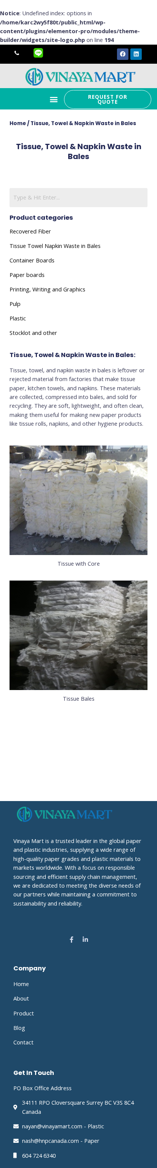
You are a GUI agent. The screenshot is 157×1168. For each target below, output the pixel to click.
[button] (54, 99)
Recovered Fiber (30, 231)
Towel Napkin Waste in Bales (63, 245)
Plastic (18, 318)
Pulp (15, 303)
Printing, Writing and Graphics (47, 289)
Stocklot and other (33, 332)
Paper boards (27, 274)
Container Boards (32, 260)
